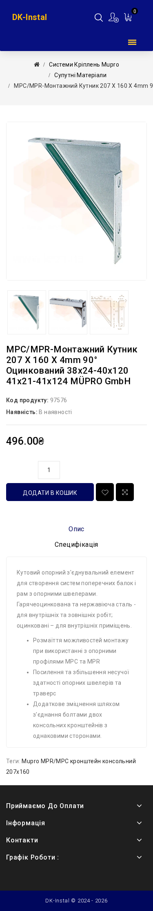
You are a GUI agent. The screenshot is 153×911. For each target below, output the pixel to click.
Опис (76, 529)
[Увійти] (114, 17)
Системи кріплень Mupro (84, 64)
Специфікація (76, 544)
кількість (20, 469)
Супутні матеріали (80, 75)
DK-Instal (29, 17)
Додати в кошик (50, 493)
